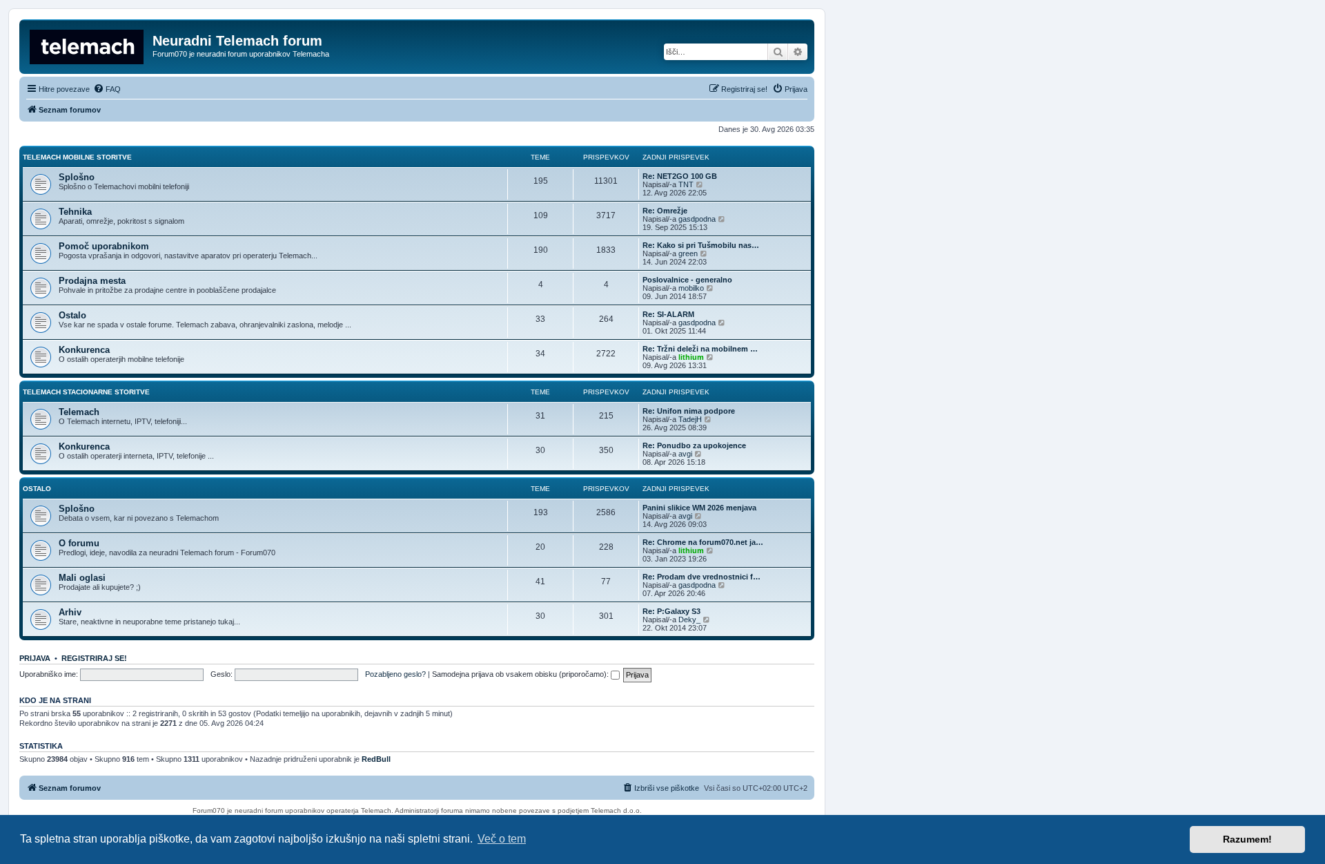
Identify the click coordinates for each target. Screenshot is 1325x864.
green (688, 253)
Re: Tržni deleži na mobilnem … (700, 349)
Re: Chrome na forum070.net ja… (702, 542)
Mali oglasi (82, 578)
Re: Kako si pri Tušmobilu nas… (700, 245)
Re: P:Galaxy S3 (671, 611)
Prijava (34, 658)
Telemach (79, 412)
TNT (686, 184)
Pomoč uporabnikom (104, 246)
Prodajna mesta (92, 281)
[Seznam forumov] (88, 45)
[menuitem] (107, 89)
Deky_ (689, 619)
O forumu (79, 543)
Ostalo (72, 315)
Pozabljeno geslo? (395, 674)
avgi (685, 454)
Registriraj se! (94, 658)
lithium (691, 357)
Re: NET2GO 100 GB (679, 176)
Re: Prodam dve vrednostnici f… (701, 577)
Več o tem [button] (502, 839)
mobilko (691, 288)
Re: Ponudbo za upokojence (694, 445)
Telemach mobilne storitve (77, 157)
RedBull (376, 759)
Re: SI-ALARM (668, 314)
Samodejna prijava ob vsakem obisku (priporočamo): (521, 674)
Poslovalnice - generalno (687, 280)
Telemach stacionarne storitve (86, 392)
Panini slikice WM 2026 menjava (699, 507)
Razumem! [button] (1247, 839)
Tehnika (75, 212)
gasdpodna (697, 219)
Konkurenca (84, 350)
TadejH (690, 419)
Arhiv (70, 612)
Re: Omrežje (664, 211)
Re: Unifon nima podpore (688, 411)
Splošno (77, 177)
